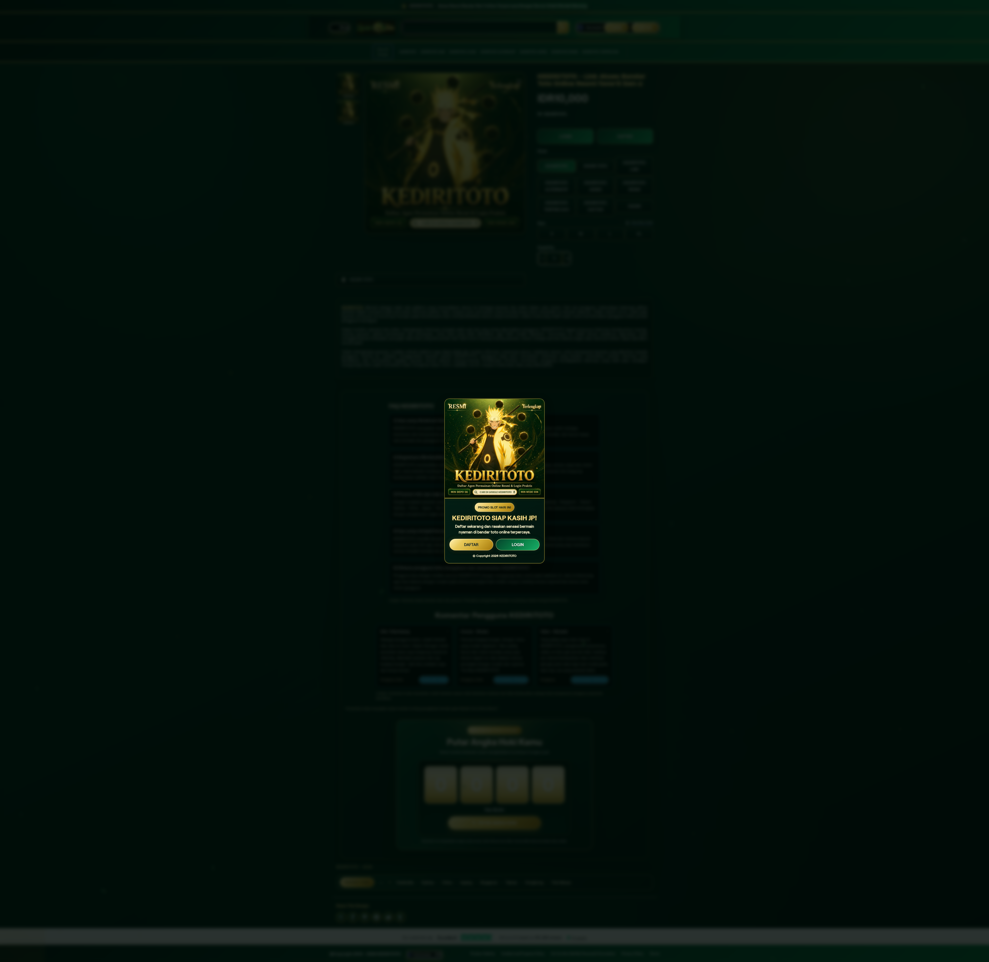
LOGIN (518, 545)
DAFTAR (471, 545)
